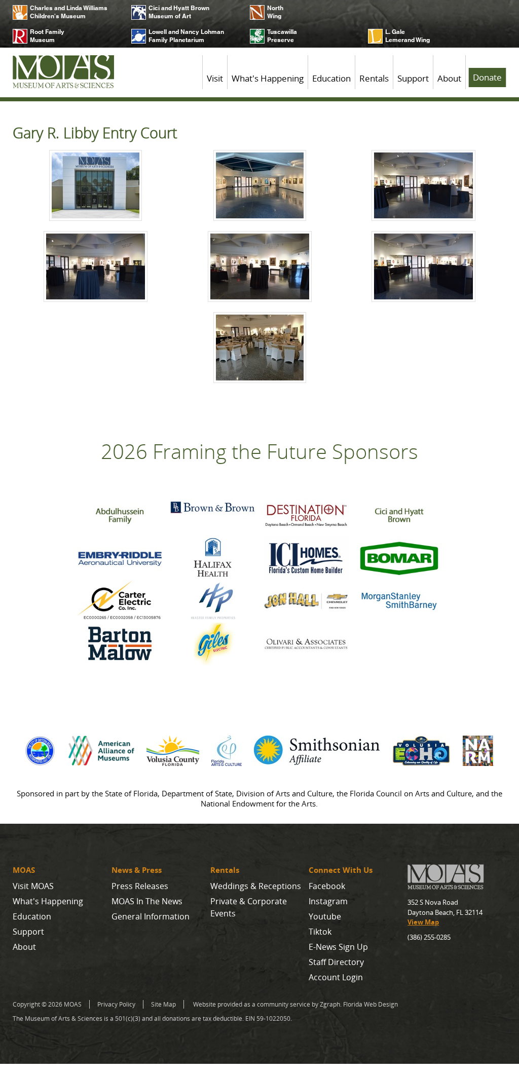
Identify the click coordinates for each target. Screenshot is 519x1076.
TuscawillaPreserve (282, 36)
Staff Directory (336, 962)
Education (331, 78)
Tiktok (320, 931)
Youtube (325, 916)
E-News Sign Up (338, 946)
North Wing (275, 12)
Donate (487, 77)
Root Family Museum (47, 36)
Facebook (327, 886)
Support (413, 78)
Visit (215, 78)
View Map (423, 922)
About (449, 78)
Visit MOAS (33, 886)
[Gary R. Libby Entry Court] (95, 186)
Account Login (336, 977)
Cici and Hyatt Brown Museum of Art (179, 12)
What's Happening (268, 78)
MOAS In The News (147, 901)
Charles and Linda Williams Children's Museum (68, 12)
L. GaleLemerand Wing (407, 36)
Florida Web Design (370, 1004)
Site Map (163, 1004)
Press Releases (140, 886)
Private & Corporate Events (248, 907)
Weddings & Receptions (255, 886)
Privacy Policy (116, 1004)
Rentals (374, 78)
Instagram (328, 901)
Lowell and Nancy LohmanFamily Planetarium (186, 36)
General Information (151, 916)
